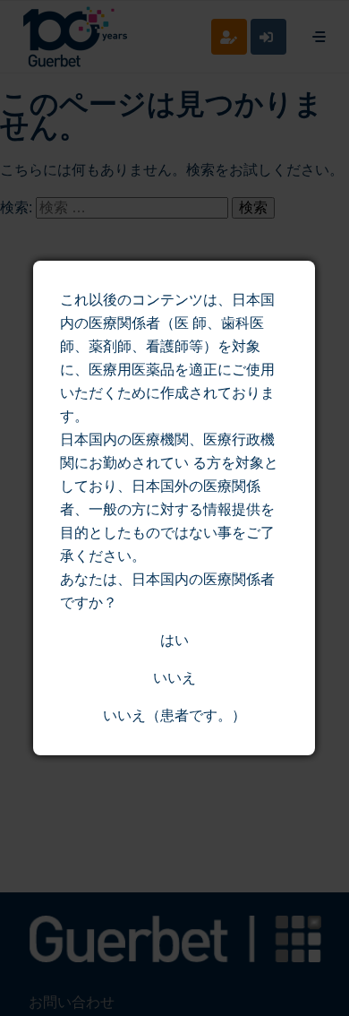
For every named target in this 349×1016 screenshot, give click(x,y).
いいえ (174, 677)
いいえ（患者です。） (174, 715)
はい (174, 640)
